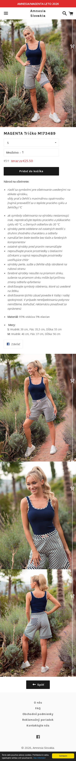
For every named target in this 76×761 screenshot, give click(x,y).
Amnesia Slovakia (38, 13)
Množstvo (12, 152)
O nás (38, 702)
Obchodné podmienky (38, 714)
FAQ (38, 708)
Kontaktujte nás (38, 725)
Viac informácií (39, 757)
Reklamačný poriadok (37, 719)
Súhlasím (63, 755)
